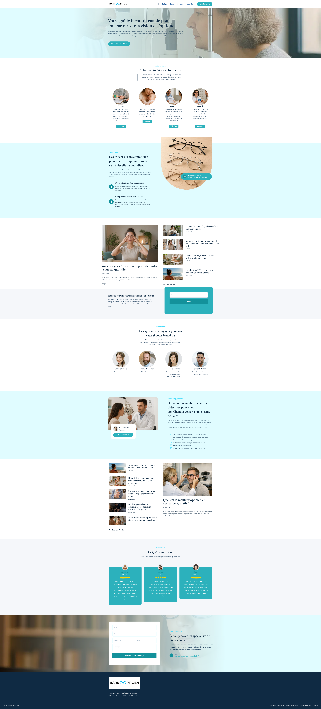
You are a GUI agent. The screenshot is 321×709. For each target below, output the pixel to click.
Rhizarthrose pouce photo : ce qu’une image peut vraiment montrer (141, 493)
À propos (273, 705)
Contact (315, 705)
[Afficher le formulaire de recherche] (158, 4)
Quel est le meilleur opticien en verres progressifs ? (184, 501)
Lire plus (104, 284)
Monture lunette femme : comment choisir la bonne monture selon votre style (202, 243)
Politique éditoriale (292, 705)
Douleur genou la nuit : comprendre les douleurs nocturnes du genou (139, 506)
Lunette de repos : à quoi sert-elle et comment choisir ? (202, 227)
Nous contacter (205, 4)
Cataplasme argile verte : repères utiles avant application (200, 256)
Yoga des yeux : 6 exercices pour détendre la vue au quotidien (130, 267)
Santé (172, 4)
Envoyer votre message (134, 655)
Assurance (180, 4)
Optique (165, 4)
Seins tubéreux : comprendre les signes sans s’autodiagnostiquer (142, 518)
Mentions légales (305, 705)
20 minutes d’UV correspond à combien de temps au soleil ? (199, 271)
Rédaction (280, 705)
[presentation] (130, 243)
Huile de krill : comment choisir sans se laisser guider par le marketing (142, 480)
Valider (188, 302)
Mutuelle (190, 4)
